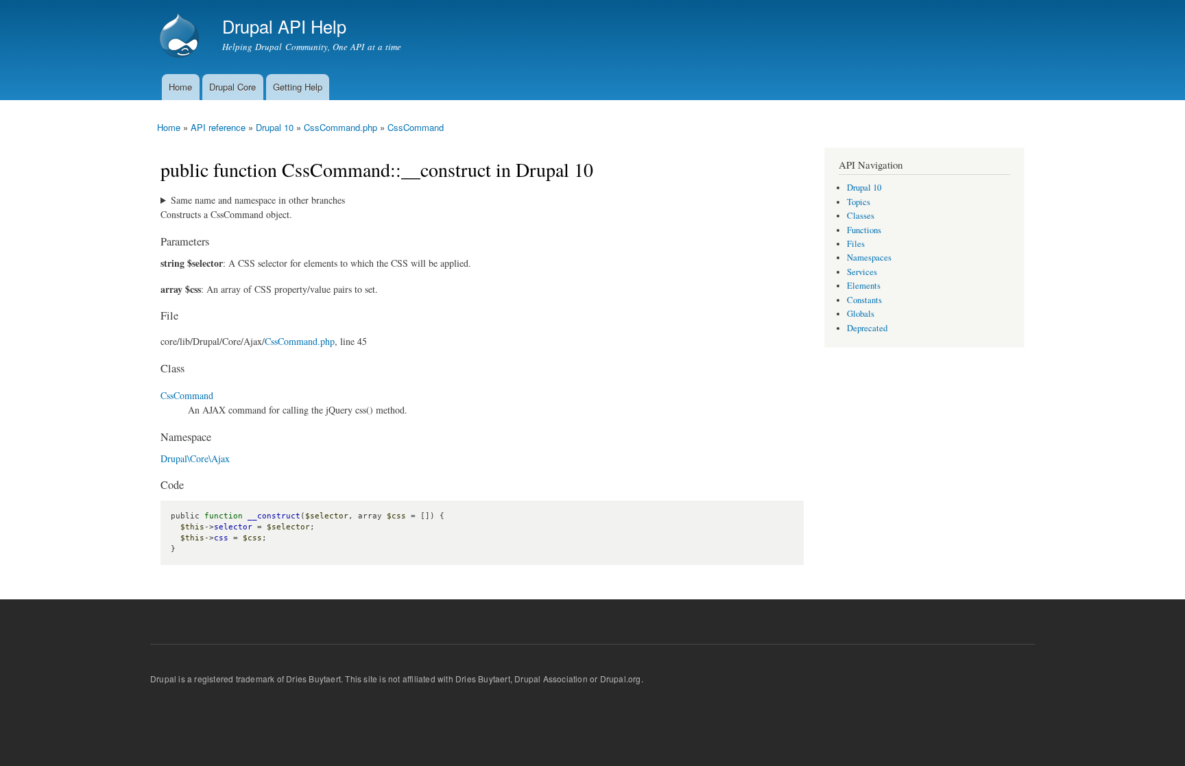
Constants (864, 300)
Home (180, 86)
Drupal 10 (275, 127)
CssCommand (415, 127)
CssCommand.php (340, 127)
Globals (860, 314)
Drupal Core (232, 86)
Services (862, 272)
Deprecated (867, 328)
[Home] (181, 37)
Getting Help (297, 86)
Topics (858, 202)
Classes (860, 216)
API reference (218, 127)
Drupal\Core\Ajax (195, 458)
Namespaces (869, 257)
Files (856, 244)
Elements (864, 285)
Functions (864, 230)
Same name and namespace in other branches (258, 199)
